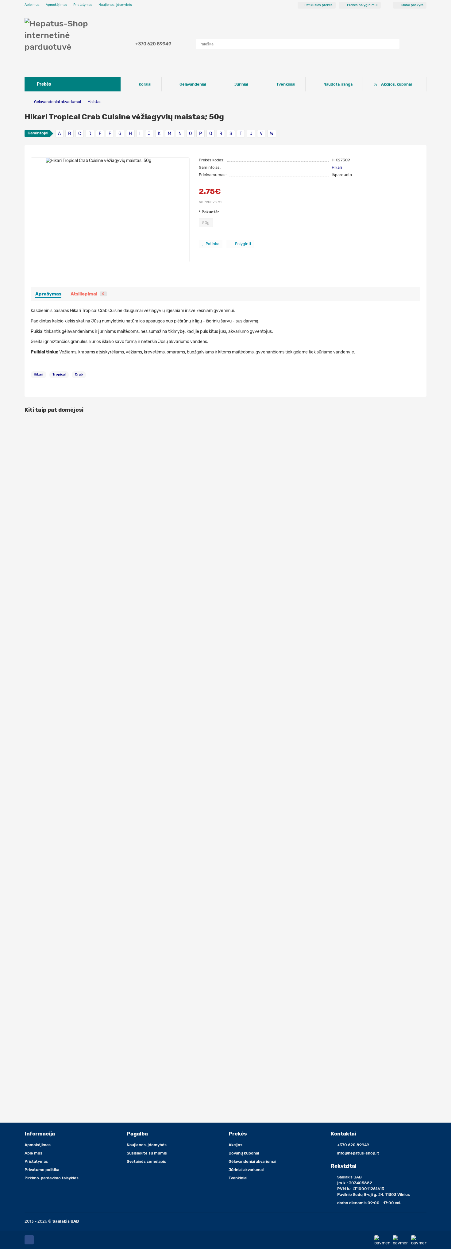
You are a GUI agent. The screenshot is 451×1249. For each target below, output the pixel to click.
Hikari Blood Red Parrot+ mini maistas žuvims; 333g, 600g (86, 1048)
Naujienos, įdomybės (115, 5)
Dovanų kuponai (244, 1153)
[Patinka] (422, 426)
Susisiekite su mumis (147, 1153)
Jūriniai (241, 84)
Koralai (145, 84)
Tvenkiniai (285, 84)
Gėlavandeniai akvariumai (57, 101)
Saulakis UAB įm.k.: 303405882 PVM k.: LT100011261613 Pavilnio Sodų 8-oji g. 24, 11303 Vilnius (373, 1186)
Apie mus (32, 5)
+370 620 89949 (153, 44)
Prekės (238, 1134)
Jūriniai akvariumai (246, 1169)
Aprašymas (48, 294)
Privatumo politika (42, 1169)
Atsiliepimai (88, 294)
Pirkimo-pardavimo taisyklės (52, 1178)
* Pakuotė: (209, 212)
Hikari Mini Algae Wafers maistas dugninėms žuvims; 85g (85, 772)
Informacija (40, 1134)
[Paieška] (393, 44)
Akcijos (235, 1145)
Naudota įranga (338, 84)
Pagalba (137, 1134)
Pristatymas (82, 5)
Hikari (337, 167)
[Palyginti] (422, 438)
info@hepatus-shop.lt (358, 1153)
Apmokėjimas (56, 5)
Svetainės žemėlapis (146, 1161)
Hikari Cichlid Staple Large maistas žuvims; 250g (77, 633)
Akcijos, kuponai (396, 84)
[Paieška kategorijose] (189, 44)
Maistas (94, 101)
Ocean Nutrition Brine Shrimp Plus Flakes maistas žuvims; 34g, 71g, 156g (101, 910)
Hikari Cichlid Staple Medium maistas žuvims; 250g (79, 495)
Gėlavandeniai (192, 84)
